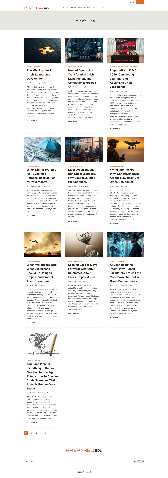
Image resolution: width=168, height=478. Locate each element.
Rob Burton (32, 83)
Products (81, 7)
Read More (32, 120)
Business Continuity (34, 261)
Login (140, 2)
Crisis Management (75, 67)
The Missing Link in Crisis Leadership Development (39, 74)
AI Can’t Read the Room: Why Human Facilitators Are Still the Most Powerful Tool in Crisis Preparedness (125, 273)
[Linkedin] (135, 461)
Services (73, 7)
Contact (102, 7)
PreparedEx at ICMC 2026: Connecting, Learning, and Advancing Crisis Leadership (123, 78)
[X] (139, 461)
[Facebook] (142, 461)
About (132, 2)
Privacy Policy (30, 461)
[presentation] (42, 50)
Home (65, 7)
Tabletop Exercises (34, 67)
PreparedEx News (131, 67)
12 (45, 433)
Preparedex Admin (34, 186)
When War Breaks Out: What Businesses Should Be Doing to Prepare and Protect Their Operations (42, 273)
